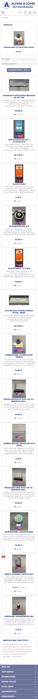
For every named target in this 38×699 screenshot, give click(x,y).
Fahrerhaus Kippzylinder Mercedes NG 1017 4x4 (19, 97)
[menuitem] (2, 12)
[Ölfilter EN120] (19, 173)
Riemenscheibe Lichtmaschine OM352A (19, 47)
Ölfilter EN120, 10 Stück (19, 269)
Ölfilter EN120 (19, 184)
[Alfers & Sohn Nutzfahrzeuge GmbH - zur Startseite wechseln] (19, 5)
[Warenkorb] (35, 12)
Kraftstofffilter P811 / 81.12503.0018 (19, 141)
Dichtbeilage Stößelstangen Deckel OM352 (19, 312)
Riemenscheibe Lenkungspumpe (19, 532)
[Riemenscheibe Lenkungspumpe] (19, 521)
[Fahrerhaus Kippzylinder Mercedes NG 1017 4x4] (19, 85)
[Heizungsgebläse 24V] (19, 216)
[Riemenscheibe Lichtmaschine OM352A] (19, 38)
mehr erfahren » (17, 657)
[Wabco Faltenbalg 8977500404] (19, 564)
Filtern (6, 59)
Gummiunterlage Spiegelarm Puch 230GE (19, 445)
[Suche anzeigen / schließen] (20, 12)
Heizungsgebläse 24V (19, 226)
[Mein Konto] (30, 12)
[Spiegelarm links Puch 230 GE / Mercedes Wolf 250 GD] (19, 477)
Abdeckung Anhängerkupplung (19, 616)
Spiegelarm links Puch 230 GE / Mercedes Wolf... (19, 489)
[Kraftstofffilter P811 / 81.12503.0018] (19, 129)
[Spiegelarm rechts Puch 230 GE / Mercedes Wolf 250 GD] (19, 389)
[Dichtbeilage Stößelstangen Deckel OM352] (19, 300)
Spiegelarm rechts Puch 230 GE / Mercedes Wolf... (19, 400)
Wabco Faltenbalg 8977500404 (19, 574)
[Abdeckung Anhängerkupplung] (19, 606)
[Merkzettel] (25, 12)
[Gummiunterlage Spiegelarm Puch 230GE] (19, 433)
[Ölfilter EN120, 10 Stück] (19, 258)
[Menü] (3, 12)
